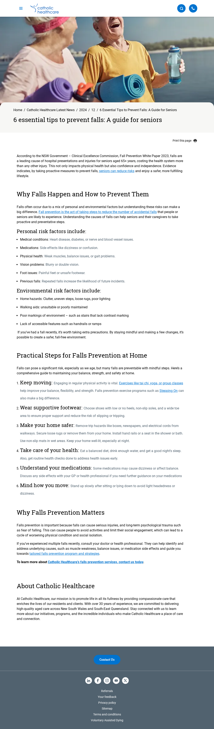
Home (17, 110)
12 (93, 110)
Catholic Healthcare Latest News (51, 110)
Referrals (107, 691)
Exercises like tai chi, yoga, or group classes (151, 383)
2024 (83, 110)
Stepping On (168, 391)
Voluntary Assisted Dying (107, 720)
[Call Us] (193, 8)
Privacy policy (107, 702)
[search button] (181, 8)
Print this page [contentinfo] (182, 140)
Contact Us (107, 660)
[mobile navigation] (21, 8)
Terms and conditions (107, 714)
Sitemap (107, 708)
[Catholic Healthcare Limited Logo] (44, 8)
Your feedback (107, 697)
